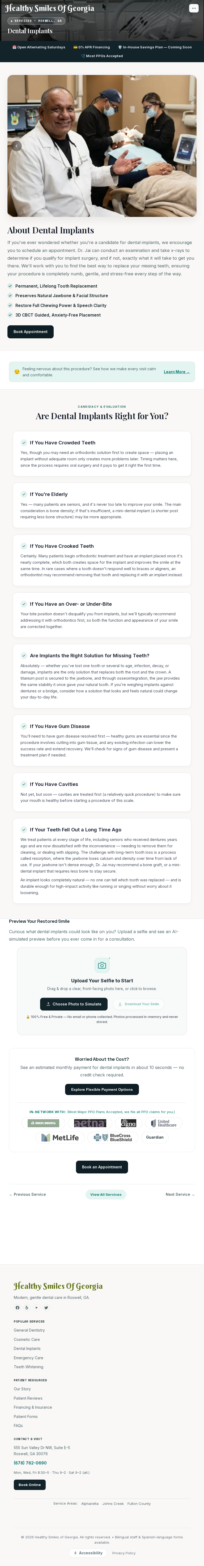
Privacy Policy (123, 1553)
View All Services (106, 1194)
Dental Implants (27, 1348)
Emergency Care (28, 1357)
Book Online (30, 1485)
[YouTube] (36, 1307)
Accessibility (91, 1553)
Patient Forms (26, 1416)
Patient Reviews (28, 1398)
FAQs (18, 1425)
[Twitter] (46, 1307)
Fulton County (139, 1503)
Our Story (22, 1389)
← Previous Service (27, 1194)
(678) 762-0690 (30, 1463)
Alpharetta (90, 1503)
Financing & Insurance (33, 1407)
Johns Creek (113, 1503)
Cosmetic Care (27, 1339)
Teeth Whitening (28, 1367)
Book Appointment (31, 331)
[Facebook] (17, 1307)
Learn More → (177, 371)
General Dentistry (29, 1330)
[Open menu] (194, 8)
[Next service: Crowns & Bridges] (187, 146)
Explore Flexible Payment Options (102, 1089)
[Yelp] (27, 1307)
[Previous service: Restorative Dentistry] (16, 146)
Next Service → (180, 1194)
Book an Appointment (102, 1167)
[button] (102, 991)
